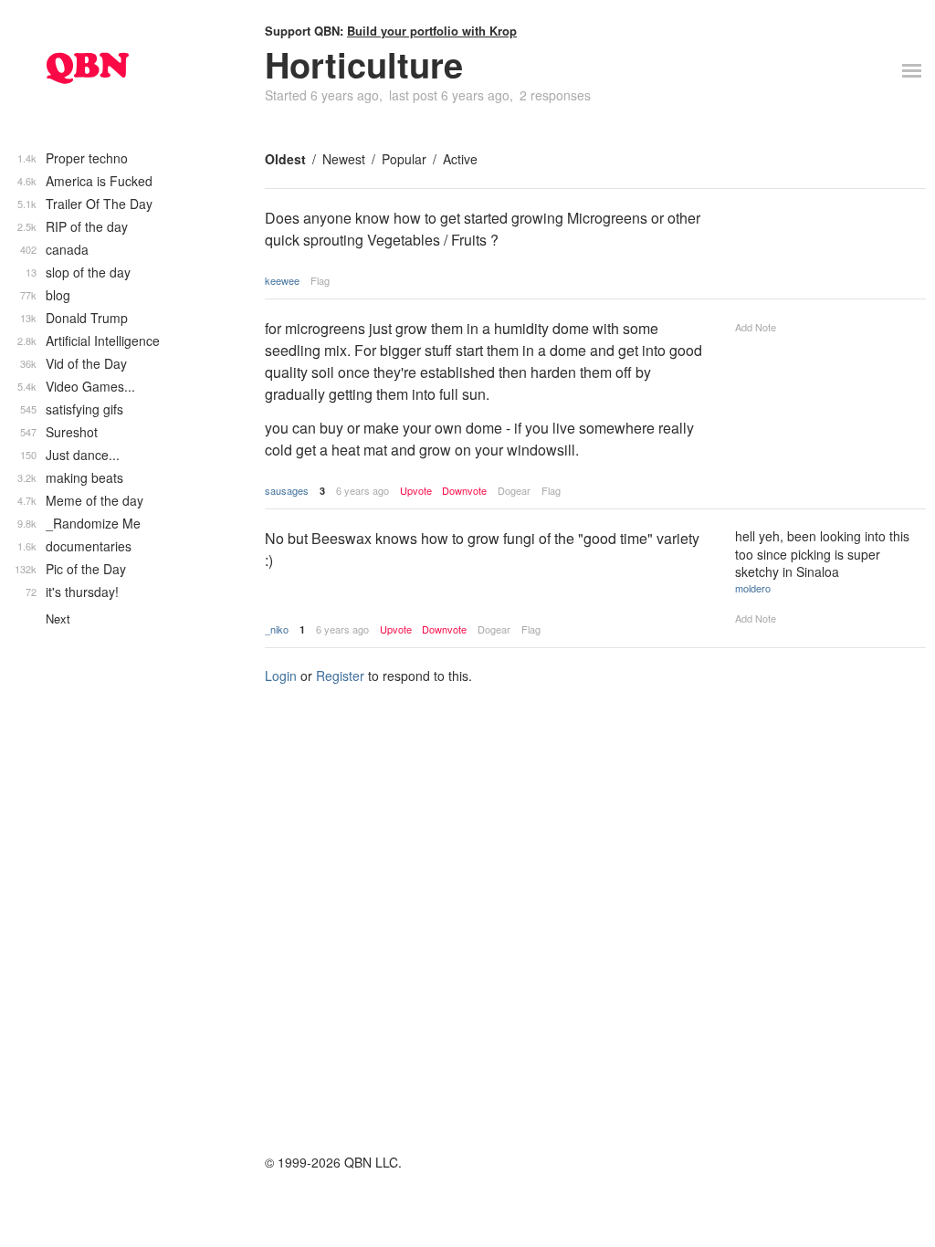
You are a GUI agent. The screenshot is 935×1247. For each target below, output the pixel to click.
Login (281, 675)
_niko (277, 629)
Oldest (285, 159)
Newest (343, 159)
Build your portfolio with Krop (432, 30)
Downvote (464, 491)
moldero (753, 588)
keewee (282, 280)
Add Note (755, 327)
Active (460, 159)
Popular (404, 159)
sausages (287, 490)
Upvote (416, 491)
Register (340, 675)
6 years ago (362, 490)
